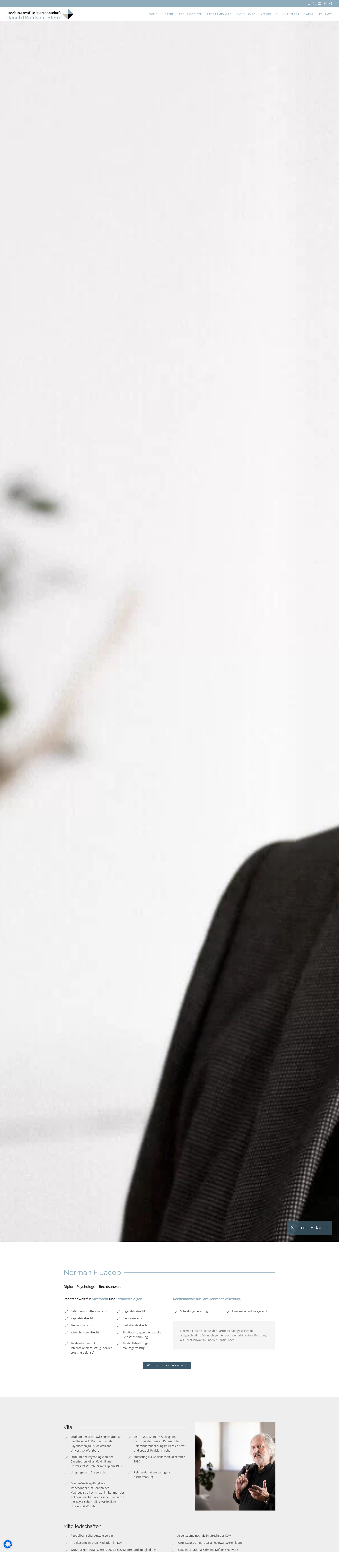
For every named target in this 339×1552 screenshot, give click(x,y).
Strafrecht (100, 1299)
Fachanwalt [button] (246, 14)
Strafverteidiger (129, 1299)
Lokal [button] (309, 14)
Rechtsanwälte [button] (219, 14)
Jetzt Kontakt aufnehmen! (170, 1365)
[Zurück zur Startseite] (40, 14)
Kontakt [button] (325, 14)
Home (153, 14)
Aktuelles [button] (291, 14)
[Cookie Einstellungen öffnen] (8, 1544)
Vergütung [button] (269, 14)
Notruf (168, 14)
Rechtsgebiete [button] (190, 14)
